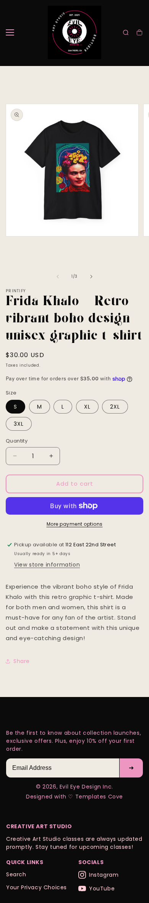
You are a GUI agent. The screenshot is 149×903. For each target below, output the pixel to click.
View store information (47, 564)
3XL (19, 424)
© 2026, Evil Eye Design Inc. (74, 786)
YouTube (102, 888)
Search (16, 874)
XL (87, 406)
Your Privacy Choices (36, 887)
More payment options (75, 524)
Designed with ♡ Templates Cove (74, 796)
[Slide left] (57, 276)
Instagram (103, 875)
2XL (115, 406)
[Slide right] (91, 276)
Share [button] (21, 661)
